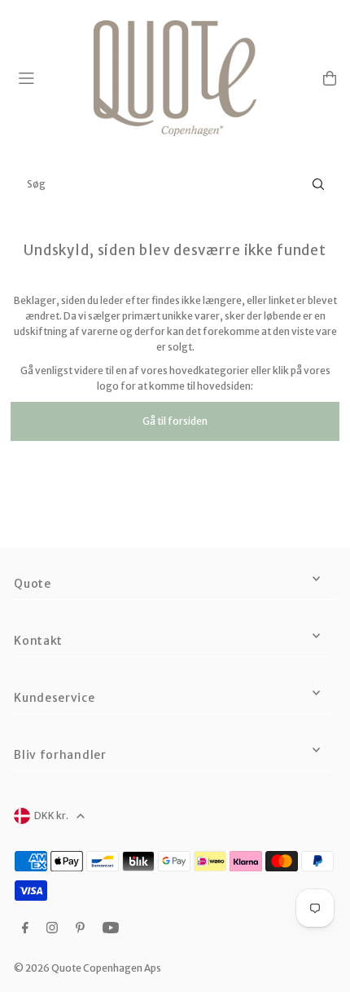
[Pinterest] (80, 928)
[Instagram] (52, 928)
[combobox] (175, 184)
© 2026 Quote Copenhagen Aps (87, 968)
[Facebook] (25, 928)
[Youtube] (111, 928)
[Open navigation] (49, 77)
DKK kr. (51, 815)
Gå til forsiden (175, 421)
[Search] (318, 184)
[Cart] (329, 78)
